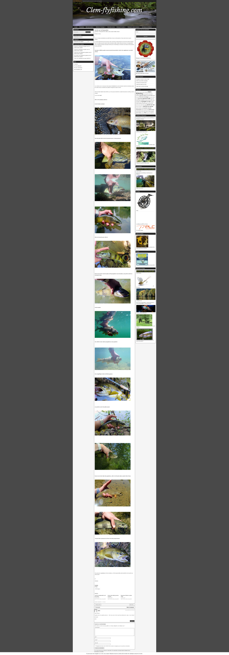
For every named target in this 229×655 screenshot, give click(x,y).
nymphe (153, 100)
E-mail (96, 639)
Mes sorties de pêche (110, 31)
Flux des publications (77, 65)
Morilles (149, 100)
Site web (96, 642)
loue (153, 98)
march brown (138, 100)
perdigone (149, 111)
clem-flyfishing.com (77, 1)
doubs (151, 95)
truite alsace (148, 112)
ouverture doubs (144, 103)
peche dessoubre (144, 104)
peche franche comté (140, 108)
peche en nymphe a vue (139, 106)
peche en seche (148, 106)
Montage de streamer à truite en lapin (142, 79)
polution (152, 111)
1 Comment (117, 31)
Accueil (75, 27)
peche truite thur (138, 111)
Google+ (96, 585)
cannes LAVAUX (144, 92)
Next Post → (132, 604)
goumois (140, 98)
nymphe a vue (146, 101)
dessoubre (148, 95)
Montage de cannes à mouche (133, 27)
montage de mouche (144, 100)
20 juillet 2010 (102, 31)
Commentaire (97, 627)
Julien (99, 610)
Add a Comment (130, 607)
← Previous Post (98, 604)
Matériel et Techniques (100, 27)
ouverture (140, 103)
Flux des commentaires (78, 67)
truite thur (152, 112)
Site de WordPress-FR (78, 69)
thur (145, 112)
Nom (96, 636)
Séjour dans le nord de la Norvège (142, 86)
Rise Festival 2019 (151, 265)
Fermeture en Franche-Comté (141, 82)
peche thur (151, 109)
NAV (151, 100)
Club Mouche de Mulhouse (147, 27)
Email (137, 31)
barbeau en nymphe (139, 92)
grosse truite (146, 98)
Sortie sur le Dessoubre (101, 30)
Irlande (152, 98)
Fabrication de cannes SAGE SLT (85, 58)
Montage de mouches (121, 27)
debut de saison (143, 95)
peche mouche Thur (145, 109)
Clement (97, 31)
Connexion (76, 64)
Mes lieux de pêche (89, 27)
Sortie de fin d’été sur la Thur (141, 84)
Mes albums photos (111, 27)
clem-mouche (145, 93)
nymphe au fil (138, 101)
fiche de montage (143, 97)
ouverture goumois (150, 103)
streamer (142, 112)
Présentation (81, 27)
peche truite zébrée (145, 111)
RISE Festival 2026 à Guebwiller (142, 80)
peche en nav (151, 105)
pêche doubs (138, 112)
